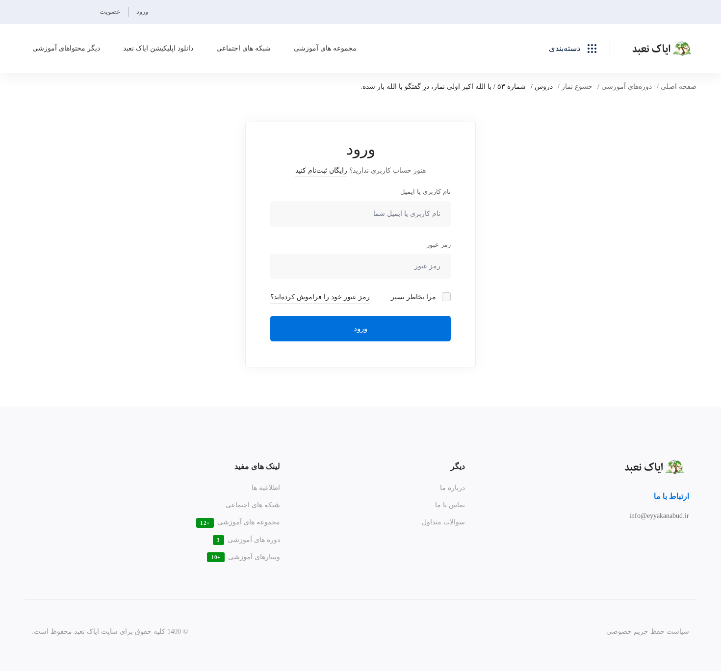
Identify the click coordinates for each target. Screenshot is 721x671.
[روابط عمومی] (663, 538)
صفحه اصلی (678, 86)
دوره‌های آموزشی (626, 86)
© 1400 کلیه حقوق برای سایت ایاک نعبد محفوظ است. (110, 631)
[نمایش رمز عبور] (280, 266)
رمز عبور (439, 244)
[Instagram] (676, 538)
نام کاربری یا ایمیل (425, 191)
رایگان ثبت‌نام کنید (321, 170)
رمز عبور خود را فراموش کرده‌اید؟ (320, 297)
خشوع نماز (577, 86)
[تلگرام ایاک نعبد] (689, 538)
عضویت (110, 11)
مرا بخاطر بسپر (414, 297)
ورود (142, 11)
